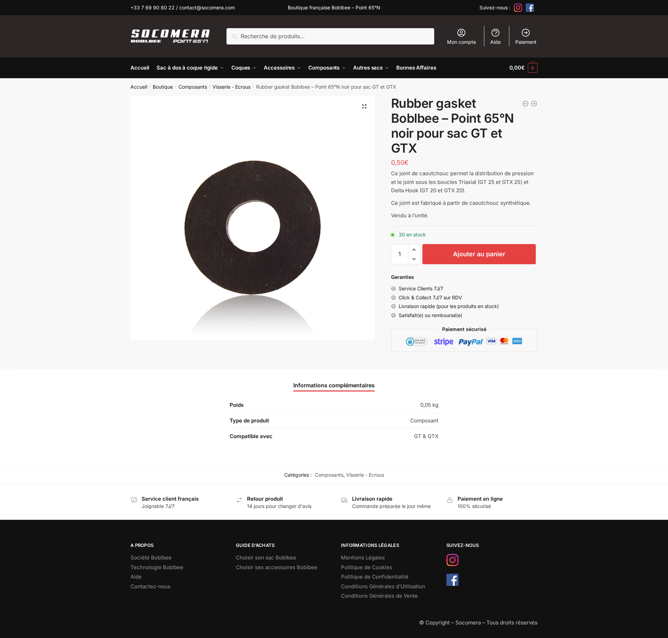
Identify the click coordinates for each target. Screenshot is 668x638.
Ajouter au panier (479, 254)
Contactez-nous (150, 586)
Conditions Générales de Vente (379, 595)
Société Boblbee (151, 557)
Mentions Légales (363, 557)
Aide (495, 42)
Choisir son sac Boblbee (266, 557)
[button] (364, 106)
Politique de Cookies (366, 567)
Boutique (163, 87)
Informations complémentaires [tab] (334, 385)
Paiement (525, 42)
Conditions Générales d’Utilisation (383, 586)
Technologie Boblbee (156, 567)
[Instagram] (518, 7)
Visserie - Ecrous (231, 87)
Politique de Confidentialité (374, 576)
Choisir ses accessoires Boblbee (276, 567)
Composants (192, 87)
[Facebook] (530, 7)
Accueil (138, 87)
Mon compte (461, 42)
